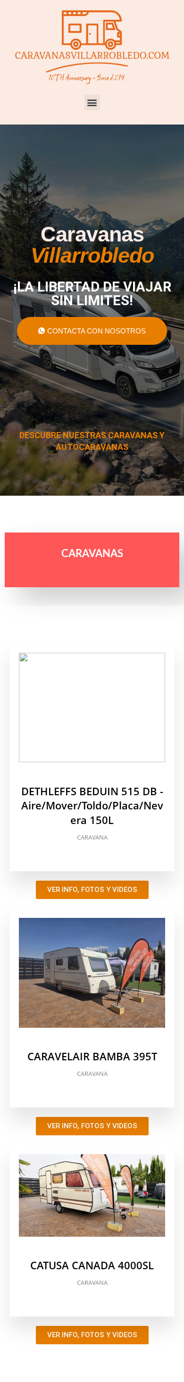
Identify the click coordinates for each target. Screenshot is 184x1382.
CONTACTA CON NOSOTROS (96, 331)
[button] (92, 102)
